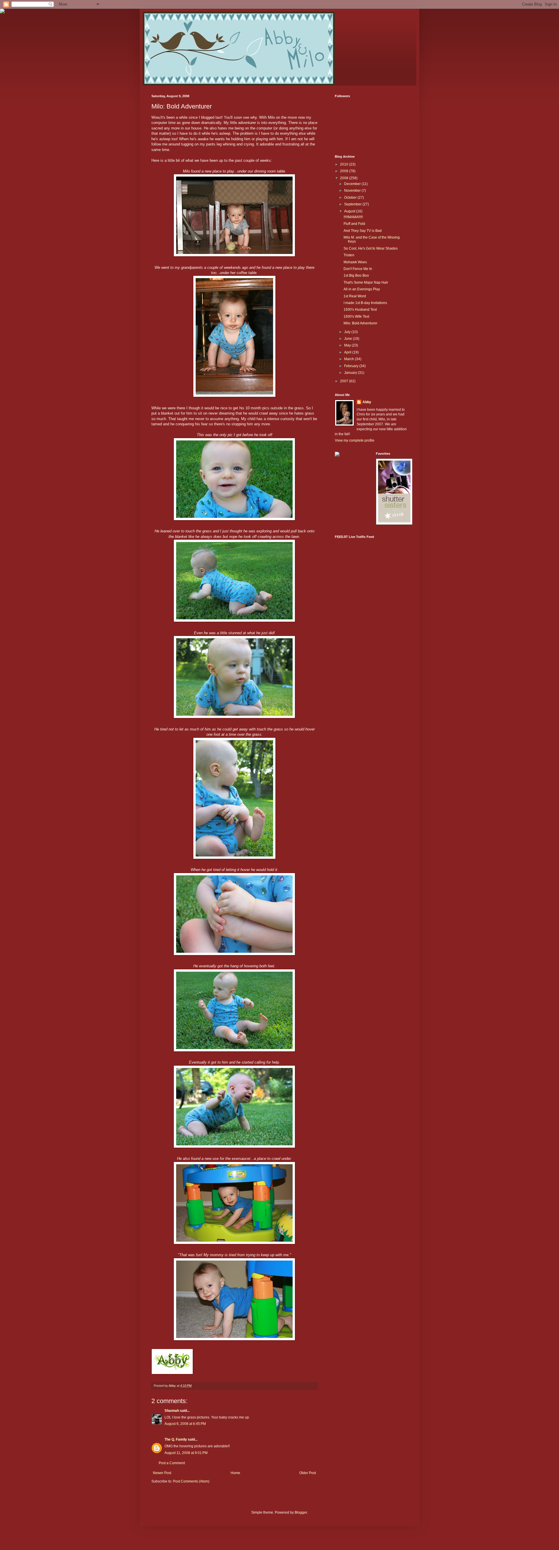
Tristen (349, 255)
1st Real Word (355, 296)
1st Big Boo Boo (356, 275)
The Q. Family (175, 1439)
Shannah (171, 1411)
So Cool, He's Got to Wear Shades (371, 248)
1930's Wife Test (356, 316)
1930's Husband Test (360, 309)
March (349, 359)
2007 (344, 381)
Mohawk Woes (355, 262)
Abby (366, 402)
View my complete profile (354, 440)
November (353, 191)
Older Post (307, 1473)
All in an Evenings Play (362, 289)
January (351, 373)
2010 (344, 164)
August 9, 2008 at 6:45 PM (185, 1424)
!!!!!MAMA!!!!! (353, 217)
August (350, 211)
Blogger (301, 1512)
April (348, 352)
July (347, 332)
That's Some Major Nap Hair (366, 282)
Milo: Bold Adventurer (360, 323)
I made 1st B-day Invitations (365, 303)
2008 (344, 178)
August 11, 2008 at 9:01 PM (186, 1453)
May (348, 345)
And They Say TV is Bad (363, 231)
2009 (344, 171)
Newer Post (162, 1473)
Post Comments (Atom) (191, 1481)
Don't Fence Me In (358, 269)
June (348, 339)
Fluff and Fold (354, 224)
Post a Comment (172, 1463)
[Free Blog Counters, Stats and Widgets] (337, 455)
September (353, 204)
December (353, 184)
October (351, 197)
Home (235, 1473)
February (351, 366)
